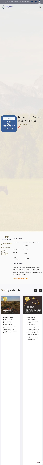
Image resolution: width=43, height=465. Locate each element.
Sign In (36, 3)
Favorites (32, 3)
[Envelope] (19, 127)
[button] (40, 7)
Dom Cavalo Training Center (32, 311)
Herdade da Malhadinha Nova (9, 311)
